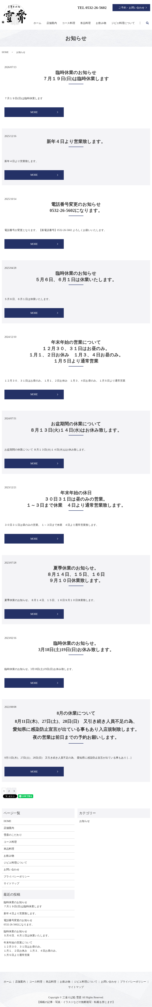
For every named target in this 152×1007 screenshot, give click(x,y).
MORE (34, 112)
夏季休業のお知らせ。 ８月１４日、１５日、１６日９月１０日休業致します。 (76, 574)
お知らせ (84, 821)
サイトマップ (11, 883)
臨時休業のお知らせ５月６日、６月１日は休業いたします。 (27, 933)
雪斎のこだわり (13, 834)
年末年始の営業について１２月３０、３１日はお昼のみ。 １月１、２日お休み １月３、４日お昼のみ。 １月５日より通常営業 (31, 948)
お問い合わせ (11, 869)
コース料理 (68, 23)
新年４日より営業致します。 (76, 141)
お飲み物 (101, 23)
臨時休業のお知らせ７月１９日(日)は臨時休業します (23, 904)
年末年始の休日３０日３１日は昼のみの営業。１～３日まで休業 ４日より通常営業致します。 (76, 499)
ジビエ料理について (123, 23)
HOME (5, 52)
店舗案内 (52, 23)
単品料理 (85, 23)
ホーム (37, 23)
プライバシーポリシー (17, 876)
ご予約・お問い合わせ (131, 7)
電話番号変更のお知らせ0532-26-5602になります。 (19, 922)
